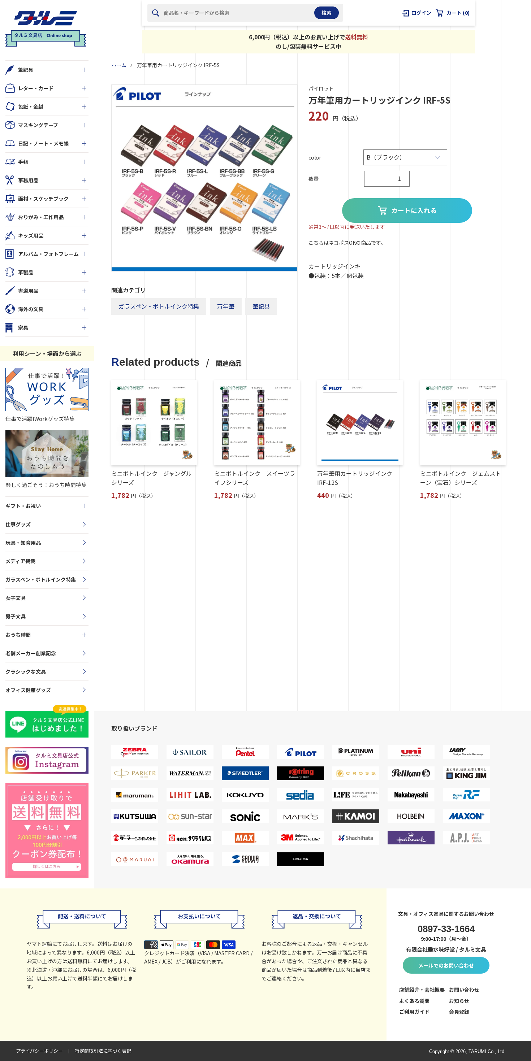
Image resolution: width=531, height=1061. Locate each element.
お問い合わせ (464, 989)
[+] (83, 70)
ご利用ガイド (414, 1011)
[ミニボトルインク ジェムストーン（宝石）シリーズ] (463, 422)
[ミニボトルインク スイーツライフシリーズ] (257, 422)
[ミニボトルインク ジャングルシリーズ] (154, 422)
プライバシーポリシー (39, 1050)
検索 (326, 12)
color (314, 157)
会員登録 (459, 1011)
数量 (313, 178)
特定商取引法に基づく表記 (103, 1050)
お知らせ (459, 1000)
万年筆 (225, 306)
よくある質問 (414, 1000)
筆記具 (261, 306)
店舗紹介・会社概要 (422, 989)
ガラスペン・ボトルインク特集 (158, 306)
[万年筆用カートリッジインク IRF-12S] (360, 422)
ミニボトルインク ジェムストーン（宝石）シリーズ (460, 478)
